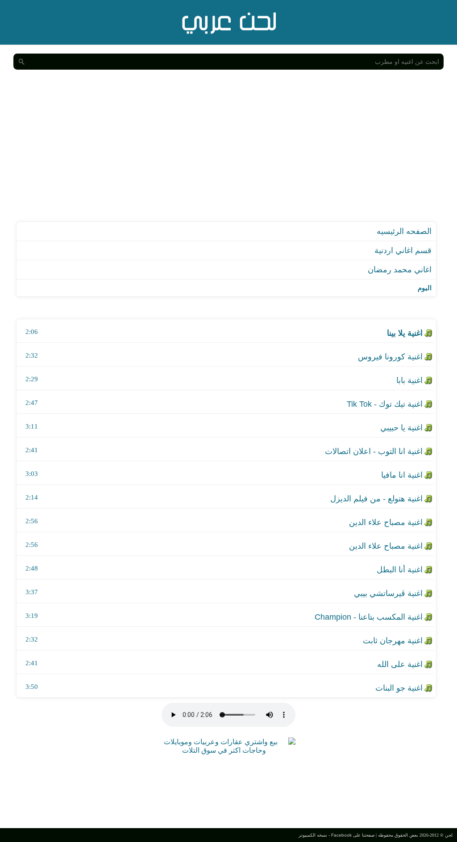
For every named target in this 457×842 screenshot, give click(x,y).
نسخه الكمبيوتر (313, 835)
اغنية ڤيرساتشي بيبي (388, 593)
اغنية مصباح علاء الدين (386, 522)
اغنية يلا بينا (405, 333)
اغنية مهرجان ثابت (393, 640)
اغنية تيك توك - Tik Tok (385, 404)
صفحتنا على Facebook (352, 835)
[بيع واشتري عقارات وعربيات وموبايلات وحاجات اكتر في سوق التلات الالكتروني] (224, 750)
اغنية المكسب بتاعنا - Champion (369, 617)
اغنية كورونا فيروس (390, 356)
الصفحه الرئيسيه (404, 231)
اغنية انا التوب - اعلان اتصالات (374, 451)
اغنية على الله (400, 664)
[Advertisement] (228, 154)
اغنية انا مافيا (402, 475)
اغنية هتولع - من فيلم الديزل (376, 498)
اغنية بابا (409, 380)
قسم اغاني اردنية (403, 250)
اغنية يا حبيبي (401, 427)
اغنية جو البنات (399, 688)
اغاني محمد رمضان (400, 269)
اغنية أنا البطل (400, 569)
